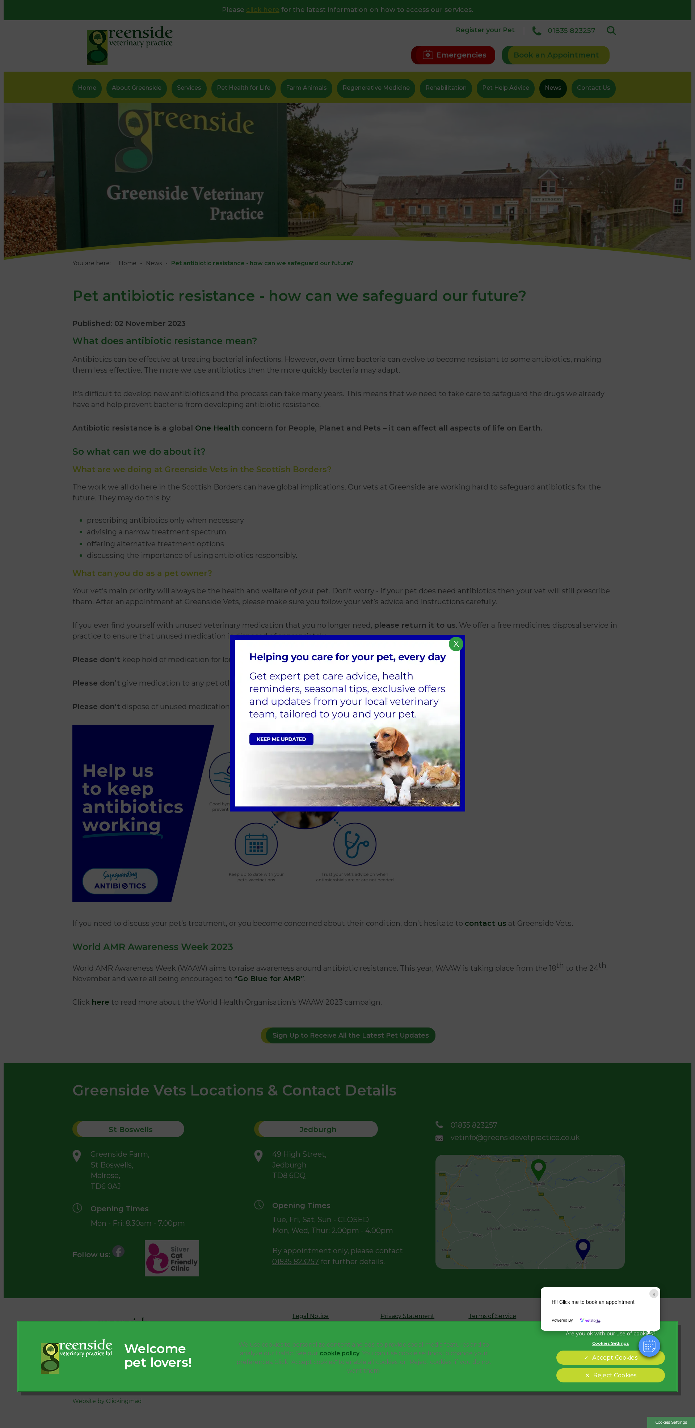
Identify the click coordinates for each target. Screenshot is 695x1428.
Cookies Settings (671, 1422)
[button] (649, 1346)
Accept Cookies (614, 1357)
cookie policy (339, 1353)
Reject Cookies (614, 1375)
